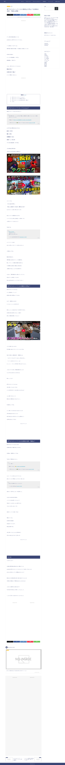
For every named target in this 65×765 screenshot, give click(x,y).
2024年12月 (46, 44)
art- (5, 1)
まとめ (13, 101)
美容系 (45, 63)
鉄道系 (45, 65)
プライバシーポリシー (37, 1)
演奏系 (45, 62)
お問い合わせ (57, 1)
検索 (45, 6)
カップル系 (46, 57)
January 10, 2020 (32, 122)
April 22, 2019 (31, 469)
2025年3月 (46, 43)
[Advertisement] (23, 28)
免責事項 (44, 1)
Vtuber (45, 54)
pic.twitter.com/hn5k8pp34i (20, 466)
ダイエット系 (46, 60)
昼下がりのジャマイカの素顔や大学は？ (19, 98)
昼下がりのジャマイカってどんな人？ (18, 97)
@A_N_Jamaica (11, 231)
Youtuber (46, 55)
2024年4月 (46, 45)
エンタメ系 (8, 6)
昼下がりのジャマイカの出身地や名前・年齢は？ (20, 100)
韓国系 (45, 66)
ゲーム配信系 (46, 58)
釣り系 (45, 64)
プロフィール (28, 1)
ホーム (22, 1)
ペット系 (45, 61)
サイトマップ (50, 1)
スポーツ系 (46, 59)
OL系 (45, 53)
